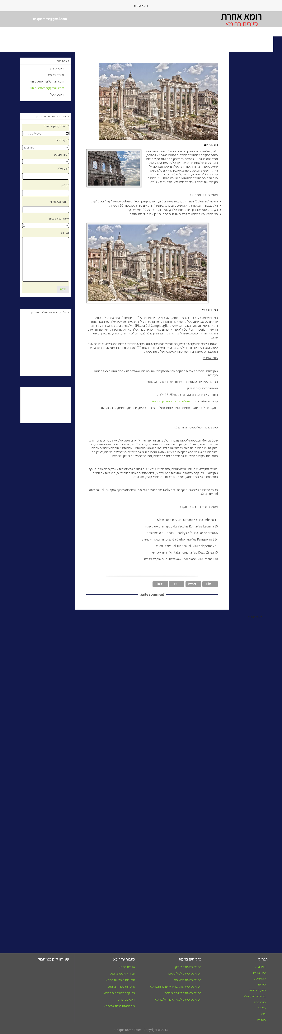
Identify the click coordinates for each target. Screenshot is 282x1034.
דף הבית (261, 966)
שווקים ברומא (127, 967)
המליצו (261, 1020)
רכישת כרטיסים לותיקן (187, 967)
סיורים (262, 984)
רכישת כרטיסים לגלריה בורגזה (183, 993)
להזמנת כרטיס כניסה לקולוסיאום (172, 401)
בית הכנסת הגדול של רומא (119, 1006)
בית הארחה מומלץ (255, 996)
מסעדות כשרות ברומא (121, 986)
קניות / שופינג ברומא (122, 973)
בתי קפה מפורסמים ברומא (119, 993)
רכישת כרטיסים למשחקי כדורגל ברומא (178, 999)
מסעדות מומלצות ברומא (120, 980)
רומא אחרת (241, 16)
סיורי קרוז (260, 1002)
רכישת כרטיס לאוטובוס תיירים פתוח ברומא (175, 986)
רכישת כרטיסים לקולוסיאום (184, 973)
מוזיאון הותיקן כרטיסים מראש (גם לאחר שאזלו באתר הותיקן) (47, 920)
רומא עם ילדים (126, 999)
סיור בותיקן (259, 972)
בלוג (263, 1014)
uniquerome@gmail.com (48, 88)
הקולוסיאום (217, 918)
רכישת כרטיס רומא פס (187, 980)
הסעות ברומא (257, 990)
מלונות (262, 1008)
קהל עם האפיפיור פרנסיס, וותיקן (167, 918)
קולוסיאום (260, 978)
